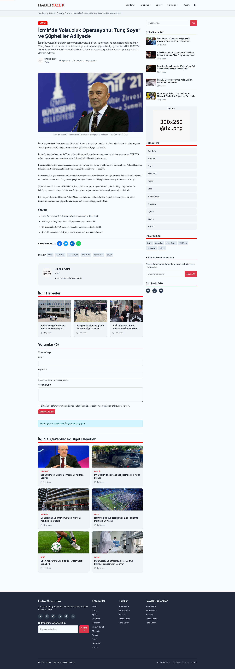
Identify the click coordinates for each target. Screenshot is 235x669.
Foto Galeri (124, 623)
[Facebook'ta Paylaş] (59, 243)
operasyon (98, 255)
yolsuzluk (60, 255)
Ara (193, 23)
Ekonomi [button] (145, 5)
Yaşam (186, 5)
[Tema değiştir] (195, 5)
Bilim (150, 189)
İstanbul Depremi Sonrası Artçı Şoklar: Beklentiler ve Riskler (174, 81)
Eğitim (151, 211)
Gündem (152, 151)
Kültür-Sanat (153, 196)
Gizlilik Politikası (164, 662)
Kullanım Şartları (181, 662)
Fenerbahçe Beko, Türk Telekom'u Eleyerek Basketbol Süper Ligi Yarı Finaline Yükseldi (177, 95)
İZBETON (86, 255)
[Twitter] (148, 290)
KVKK (194, 662)
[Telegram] (53, 616)
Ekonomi (152, 158)
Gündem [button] (130, 5)
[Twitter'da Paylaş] (65, 243)
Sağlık (150, 181)
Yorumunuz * (44, 385)
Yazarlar (123, 614)
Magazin (152, 204)
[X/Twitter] (40, 616)
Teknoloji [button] (172, 5)
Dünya (151, 219)
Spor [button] (158, 5)
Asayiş (43, 23)
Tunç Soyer (73, 255)
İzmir (50, 255)
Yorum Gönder (47, 412)
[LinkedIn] (161, 290)
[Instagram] (154, 290)
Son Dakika (124, 610)
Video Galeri (124, 618)
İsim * (40, 357)
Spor (150, 166)
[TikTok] (66, 616)
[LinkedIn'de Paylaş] (72, 243)
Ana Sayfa (124, 606)
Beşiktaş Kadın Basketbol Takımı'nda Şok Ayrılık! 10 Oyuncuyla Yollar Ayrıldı (176, 67)
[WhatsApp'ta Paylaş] (78, 243)
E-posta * (42, 369)
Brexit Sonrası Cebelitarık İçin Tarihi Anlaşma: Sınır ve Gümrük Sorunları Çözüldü (173, 40)
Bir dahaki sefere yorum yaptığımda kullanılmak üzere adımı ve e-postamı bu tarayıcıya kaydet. (85, 406)
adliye (109, 255)
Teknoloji (152, 173)
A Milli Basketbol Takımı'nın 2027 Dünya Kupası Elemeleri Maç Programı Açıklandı (176, 53)
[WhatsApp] (73, 616)
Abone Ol (190, 274)
